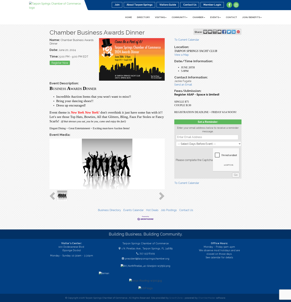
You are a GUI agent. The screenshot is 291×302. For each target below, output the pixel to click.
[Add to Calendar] (215, 32)
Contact (231, 17)
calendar (216, 257)
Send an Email (183, 84)
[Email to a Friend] (210, 32)
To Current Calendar (186, 39)
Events (214, 17)
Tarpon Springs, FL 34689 (147, 248)
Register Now (59, 62)
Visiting (160, 17)
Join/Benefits (251, 17)
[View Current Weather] (219, 32)
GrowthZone (176, 298)
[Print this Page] (205, 32)
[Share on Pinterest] (238, 32)
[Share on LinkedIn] (234, 32)
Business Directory (109, 210)
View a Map (181, 54)
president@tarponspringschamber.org (146, 258)
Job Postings (169, 210)
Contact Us (186, 210)
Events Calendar (133, 210)
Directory (143, 17)
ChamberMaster (207, 298)
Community (179, 17)
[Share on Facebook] (224, 32)
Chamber (197, 17)
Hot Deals (152, 210)
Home (128, 17)
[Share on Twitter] (229, 32)
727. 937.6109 (147, 253)
